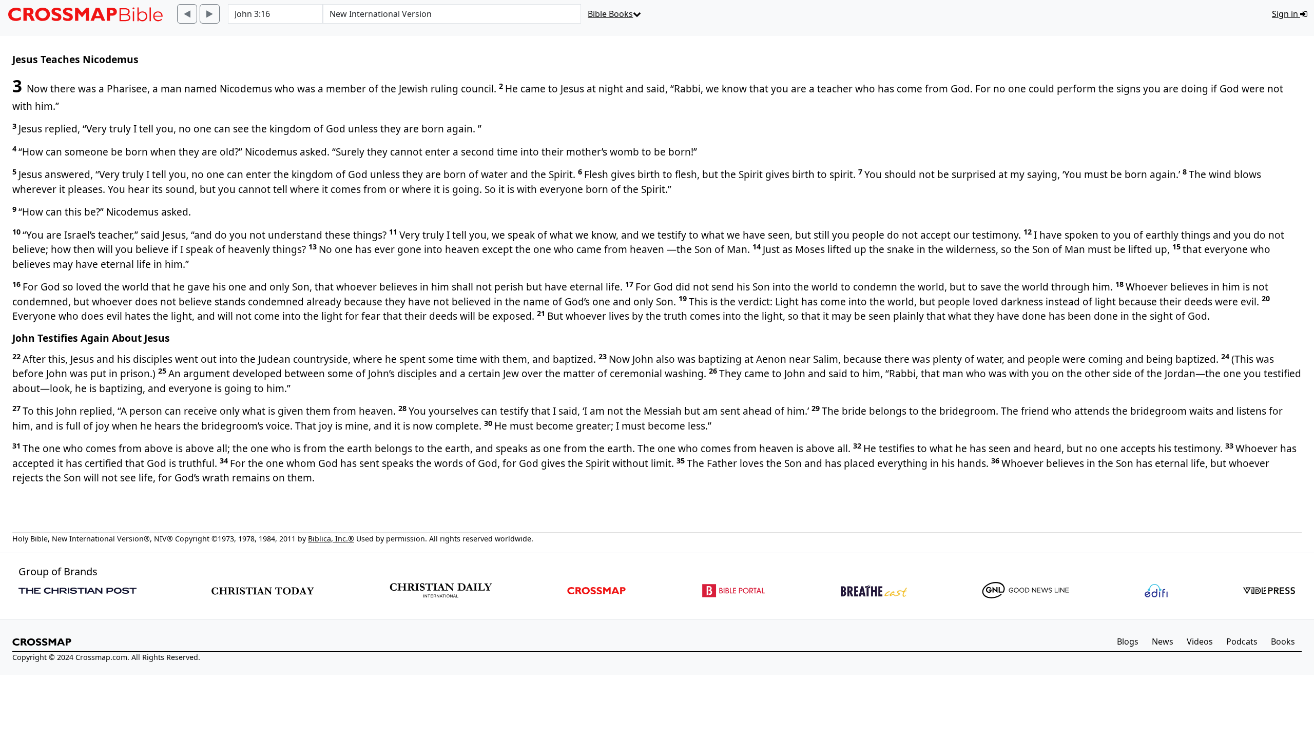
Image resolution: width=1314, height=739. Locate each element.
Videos (1200, 641)
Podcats (1242, 641)
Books (1283, 641)
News (1162, 641)
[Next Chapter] (210, 14)
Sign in (1286, 14)
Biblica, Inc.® (331, 538)
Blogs (1127, 641)
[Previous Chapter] (187, 14)
